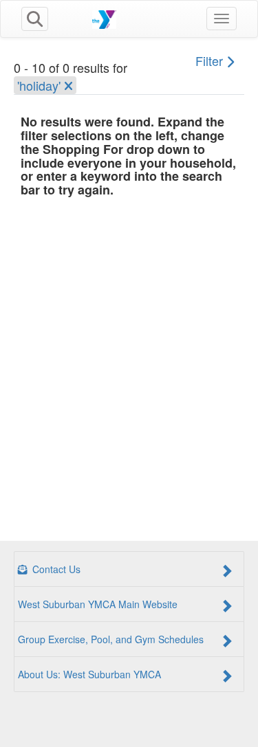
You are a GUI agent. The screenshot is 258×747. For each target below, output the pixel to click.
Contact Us (55, 569)
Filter (210, 60)
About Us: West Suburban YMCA (89, 674)
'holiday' (40, 85)
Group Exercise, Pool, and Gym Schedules (111, 639)
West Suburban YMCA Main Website (98, 604)
